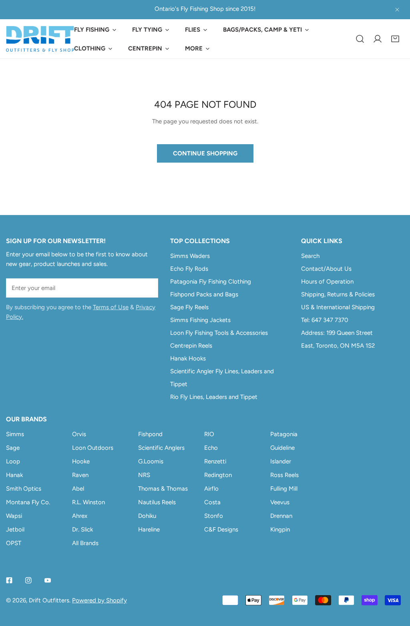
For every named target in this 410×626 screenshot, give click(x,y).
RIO (209, 434)
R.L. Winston (88, 502)
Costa (212, 502)
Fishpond (150, 434)
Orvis (79, 434)
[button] (395, 39)
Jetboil (15, 529)
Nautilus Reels (157, 502)
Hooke (81, 461)
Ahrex (79, 515)
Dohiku (147, 515)
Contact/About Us (326, 268)
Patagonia (283, 434)
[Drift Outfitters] (40, 39)
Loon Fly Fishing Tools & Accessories (219, 332)
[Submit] (147, 287)
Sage (13, 447)
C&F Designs (221, 529)
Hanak (14, 475)
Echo (211, 447)
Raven (80, 475)
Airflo (211, 488)
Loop (13, 461)
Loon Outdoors (92, 447)
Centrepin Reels (191, 345)
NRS (144, 475)
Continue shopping (205, 153)
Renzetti (215, 461)
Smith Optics (23, 488)
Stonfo (213, 515)
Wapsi (14, 515)
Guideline (282, 447)
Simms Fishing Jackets (200, 320)
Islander (280, 461)
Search (310, 256)
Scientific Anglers (161, 447)
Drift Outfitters (49, 600)
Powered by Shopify (99, 600)
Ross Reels (284, 475)
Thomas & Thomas (163, 488)
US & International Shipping (338, 307)
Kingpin (280, 529)
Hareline (149, 529)
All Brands (85, 543)
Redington (218, 475)
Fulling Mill (283, 488)
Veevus (279, 502)
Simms (15, 434)
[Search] (360, 39)
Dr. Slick (82, 529)
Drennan (281, 515)
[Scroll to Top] (396, 584)
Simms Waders (190, 256)
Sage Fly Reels (189, 307)
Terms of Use (111, 307)
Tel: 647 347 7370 (324, 320)
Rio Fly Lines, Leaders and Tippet (213, 397)
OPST (13, 543)
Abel (78, 488)
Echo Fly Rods (189, 268)
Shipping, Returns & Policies (338, 294)
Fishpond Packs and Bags (204, 294)
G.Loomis (150, 461)
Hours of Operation (327, 281)
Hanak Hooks (188, 358)
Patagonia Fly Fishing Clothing (210, 281)
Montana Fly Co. (28, 502)
